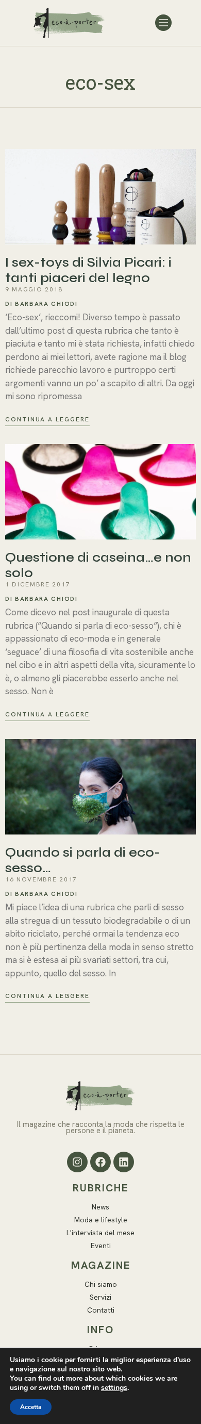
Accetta (30, 1407)
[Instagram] (77, 1162)
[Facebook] (100, 1162)
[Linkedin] (123, 1162)
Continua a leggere (47, 419)
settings (114, 1388)
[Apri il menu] (163, 22)
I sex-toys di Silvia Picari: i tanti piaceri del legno (88, 270)
